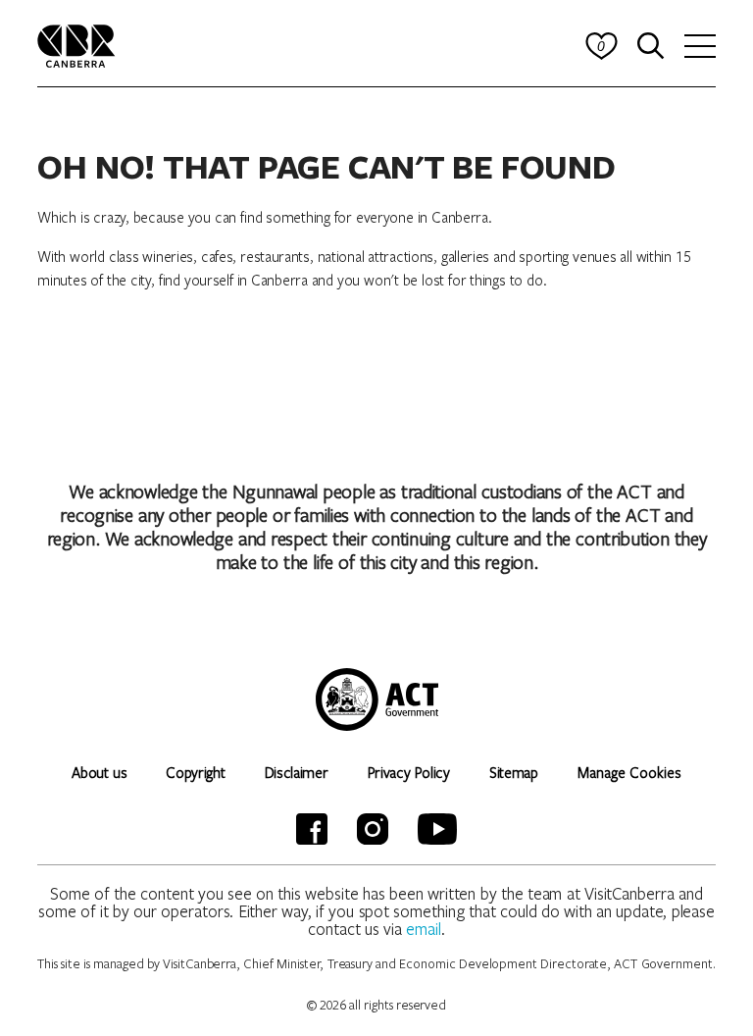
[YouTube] (437, 829)
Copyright (195, 772)
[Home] (76, 44)
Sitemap (513, 772)
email (423, 928)
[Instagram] (372, 829)
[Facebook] (311, 829)
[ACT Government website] (377, 699)
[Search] (651, 46)
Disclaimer (296, 772)
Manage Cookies (629, 772)
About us (99, 772)
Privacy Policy (409, 772)
